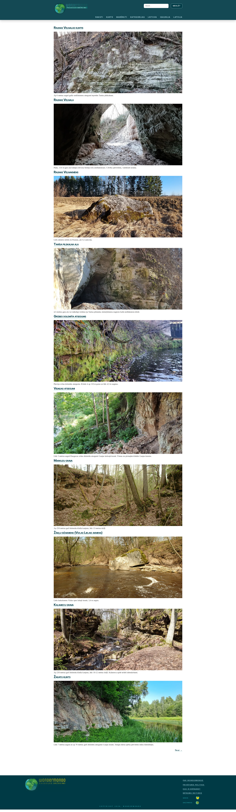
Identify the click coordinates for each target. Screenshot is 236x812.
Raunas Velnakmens (66, 172)
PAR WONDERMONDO (193, 780)
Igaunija (165, 17)
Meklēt (176, 6)
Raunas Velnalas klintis (68, 28)
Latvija (177, 17)
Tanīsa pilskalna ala (66, 244)
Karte (109, 17)
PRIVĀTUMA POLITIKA (194, 785)
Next (178, 750)
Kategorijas (137, 17)
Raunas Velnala (64, 100)
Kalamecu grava (64, 605)
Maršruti (121, 17)
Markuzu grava (63, 460)
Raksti (99, 17)
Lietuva (152, 17)
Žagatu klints (62, 677)
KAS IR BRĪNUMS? (191, 789)
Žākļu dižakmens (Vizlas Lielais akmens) (78, 532)
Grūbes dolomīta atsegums (70, 316)
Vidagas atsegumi (64, 388)
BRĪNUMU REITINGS (192, 793)
